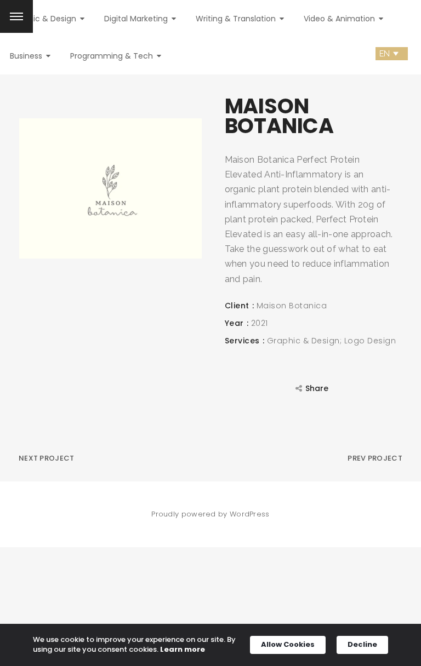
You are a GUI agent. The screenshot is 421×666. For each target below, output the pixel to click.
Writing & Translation (237, 18)
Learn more (182, 649)
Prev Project (375, 458)
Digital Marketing (137, 18)
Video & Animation (340, 18)
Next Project (47, 458)
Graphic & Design (44, 18)
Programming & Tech (112, 55)
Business (27, 55)
